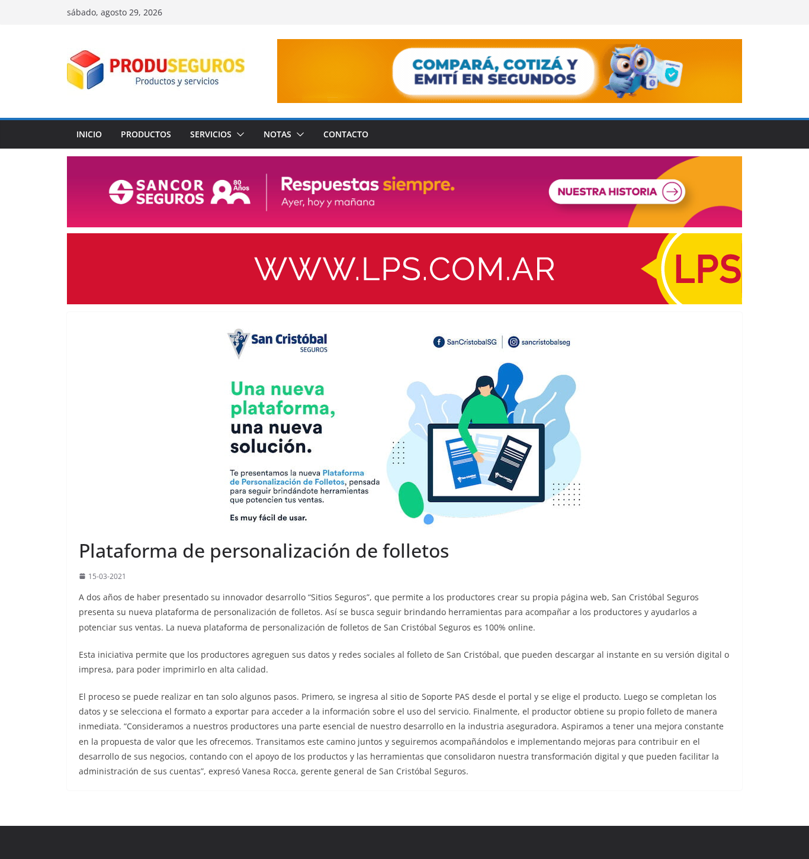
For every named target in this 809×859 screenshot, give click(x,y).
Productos (146, 134)
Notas (277, 134)
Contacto (345, 134)
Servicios (211, 134)
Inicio (89, 134)
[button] (238, 134)
